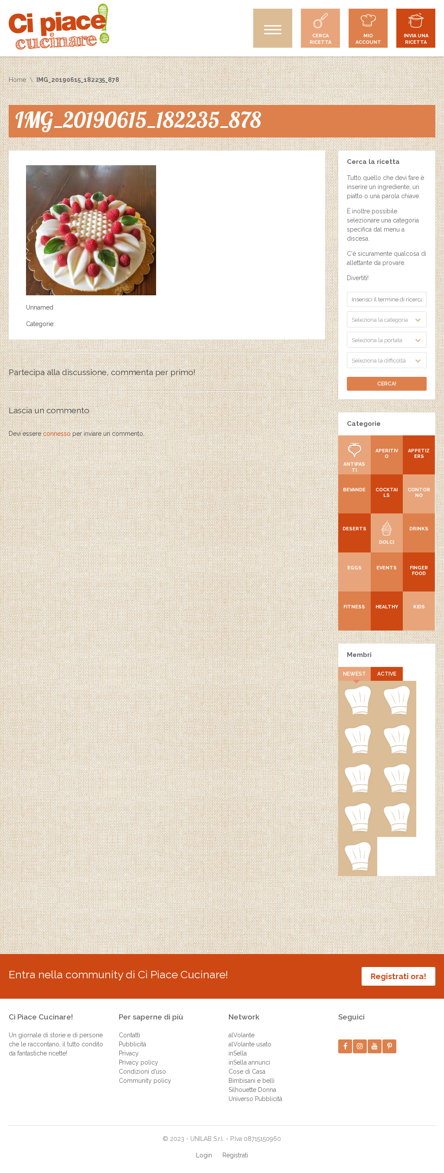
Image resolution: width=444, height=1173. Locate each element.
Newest (354, 674)
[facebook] (345, 1046)
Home (17, 79)
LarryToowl (357, 830)
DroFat (358, 791)
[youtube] (374, 1046)
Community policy (145, 1080)
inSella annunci (249, 1062)
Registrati (235, 1155)
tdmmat (396, 713)
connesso (57, 433)
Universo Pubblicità (255, 1098)
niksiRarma (396, 830)
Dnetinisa (357, 752)
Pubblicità (132, 1044)
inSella (238, 1053)
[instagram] (360, 1046)
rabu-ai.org (397, 791)
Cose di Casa (247, 1071)
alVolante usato (250, 1044)
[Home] (59, 26)
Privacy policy (138, 1062)
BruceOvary (357, 869)
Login (204, 1155)
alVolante (242, 1035)
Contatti (129, 1035)
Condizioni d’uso (142, 1071)
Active (386, 674)
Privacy (129, 1053)
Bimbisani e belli (251, 1080)
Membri (359, 655)
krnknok (397, 752)
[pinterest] (389, 1046)
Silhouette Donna (252, 1089)
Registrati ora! (398, 976)
